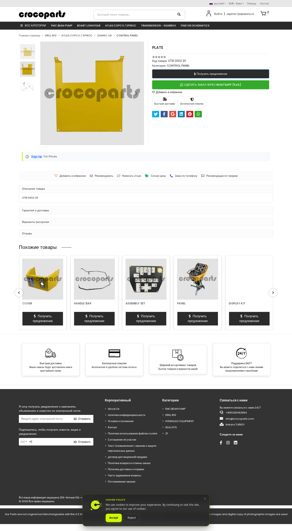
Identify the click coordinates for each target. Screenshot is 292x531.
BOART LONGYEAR (88, 25)
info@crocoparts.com (240, 419)
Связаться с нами (234, 400)
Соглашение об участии (122, 440)
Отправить (84, 419)
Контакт (264, 3)
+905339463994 (236, 413)
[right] (273, 292)
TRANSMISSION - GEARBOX (158, 25)
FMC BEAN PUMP (61, 25)
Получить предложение (212, 74)
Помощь (251, 3)
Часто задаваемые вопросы (124, 475)
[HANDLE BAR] (94, 279)
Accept (113, 518)
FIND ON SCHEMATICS (195, 25)
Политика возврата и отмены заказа (129, 463)
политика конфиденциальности (126, 415)
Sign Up (36, 156)
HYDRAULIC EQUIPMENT (179, 421)
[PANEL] (197, 279)
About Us (113, 409)
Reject (132, 518)
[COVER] (42, 279)
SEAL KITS (171, 427)
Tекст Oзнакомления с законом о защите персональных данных (132, 448)
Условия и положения (120, 421)
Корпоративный (118, 400)
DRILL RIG (170, 415)
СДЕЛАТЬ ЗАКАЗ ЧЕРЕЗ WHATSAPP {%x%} (212, 85)
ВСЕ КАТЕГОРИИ (35, 25)
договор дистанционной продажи (127, 457)
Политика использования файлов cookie (132, 433)
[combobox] (23, 441)
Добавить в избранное (168, 92)
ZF (166, 433)
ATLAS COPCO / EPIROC (120, 25)
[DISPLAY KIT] (249, 279)
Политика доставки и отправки (126, 469)
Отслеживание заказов (121, 481)
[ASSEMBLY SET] (146, 279)
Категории (170, 400)
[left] (18, 292)
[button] (264, 14)
